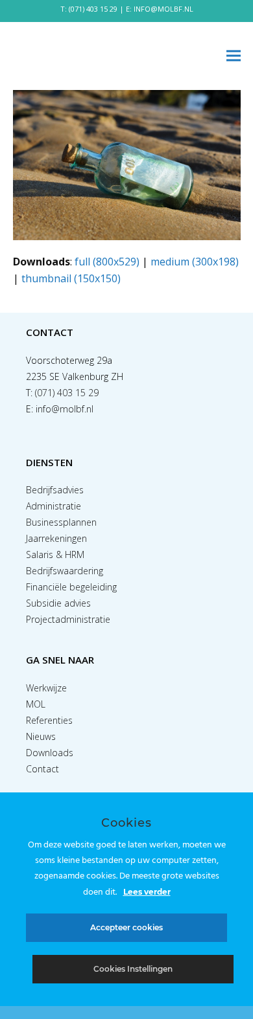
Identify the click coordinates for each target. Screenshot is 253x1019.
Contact (42, 769)
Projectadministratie (68, 619)
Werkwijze (46, 688)
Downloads (49, 752)
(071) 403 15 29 (93, 9)
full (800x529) (107, 261)
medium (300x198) (195, 261)
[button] (233, 56)
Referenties (49, 720)
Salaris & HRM (55, 554)
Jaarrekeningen (56, 538)
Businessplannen (61, 522)
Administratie (53, 506)
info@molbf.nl (64, 409)
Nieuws (41, 736)
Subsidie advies (58, 603)
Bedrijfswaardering (64, 571)
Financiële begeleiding (71, 587)
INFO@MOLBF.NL (163, 9)
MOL (35, 704)
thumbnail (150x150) (71, 278)
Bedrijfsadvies (55, 490)
